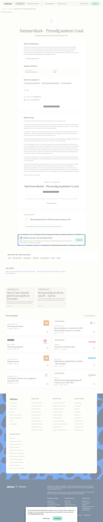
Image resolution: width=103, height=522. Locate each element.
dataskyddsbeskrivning (37, 514)
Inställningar (46, 518)
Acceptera (57, 518)
